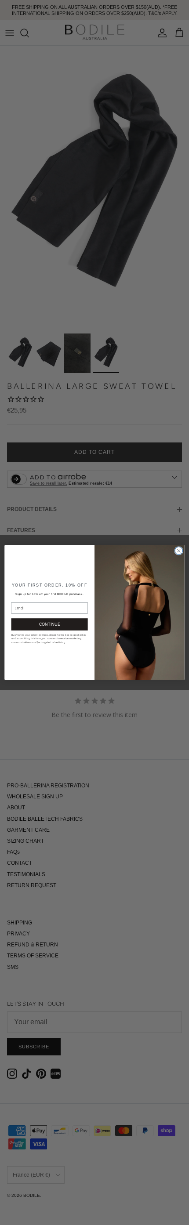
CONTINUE (49, 624)
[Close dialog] (179, 551)
